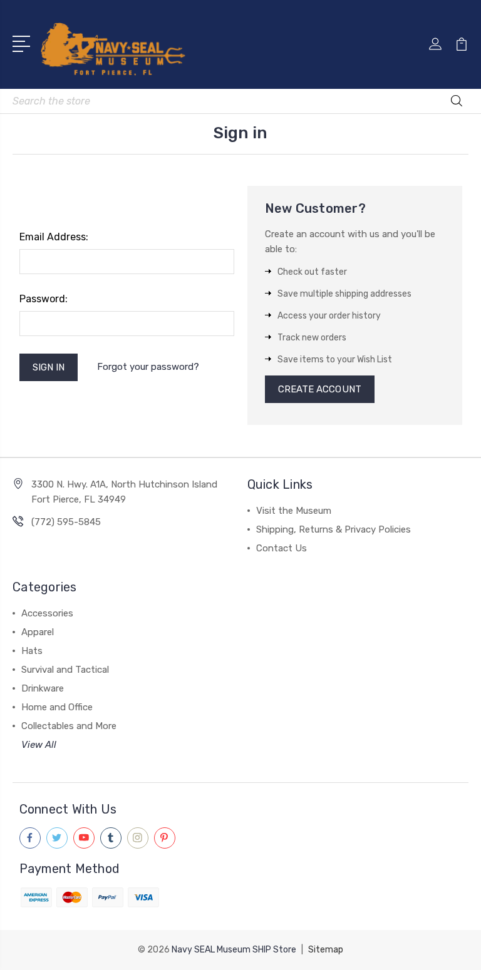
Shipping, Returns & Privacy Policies (333, 529)
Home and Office (57, 707)
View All (38, 744)
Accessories (47, 613)
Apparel (37, 632)
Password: (43, 299)
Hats (32, 650)
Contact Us (281, 548)
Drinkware (42, 688)
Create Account (319, 389)
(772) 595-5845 (66, 522)
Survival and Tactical (65, 669)
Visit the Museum (293, 510)
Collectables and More (68, 726)
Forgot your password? (148, 366)
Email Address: (53, 237)
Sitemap (325, 949)
